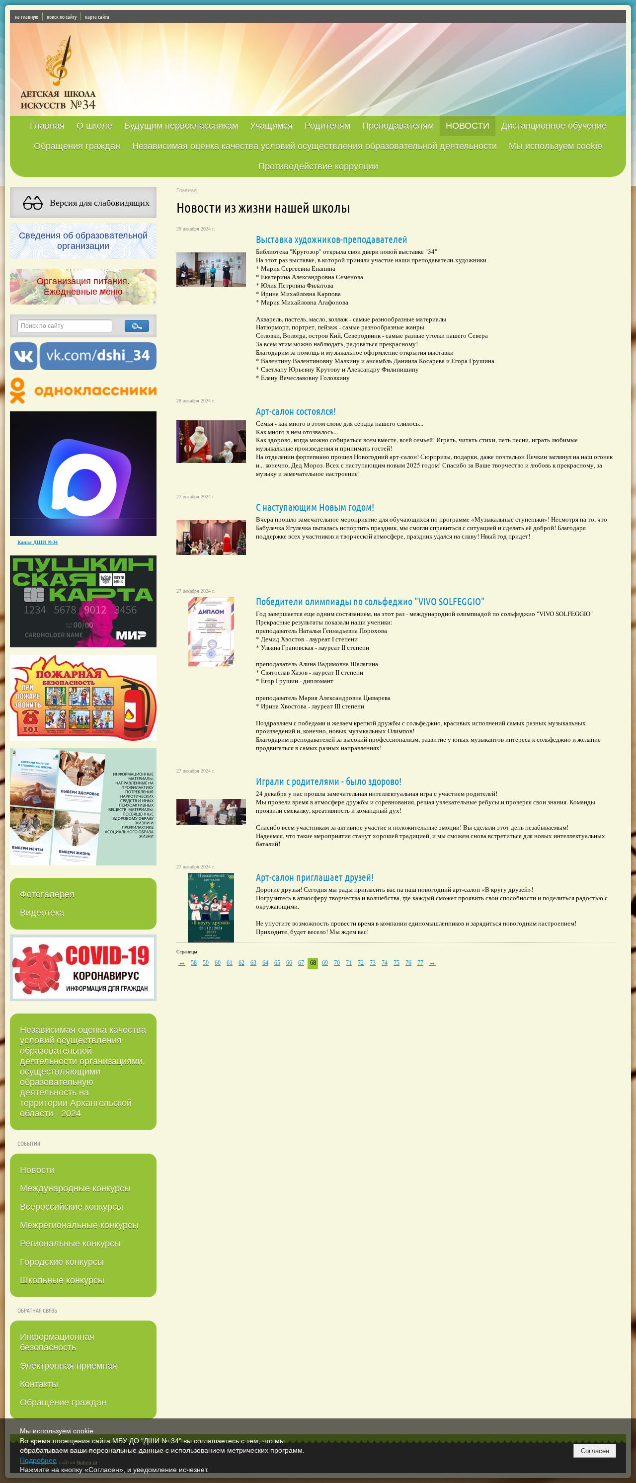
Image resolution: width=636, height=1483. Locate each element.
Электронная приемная (68, 1366)
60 (218, 962)
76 (408, 962)
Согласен (595, 1451)
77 (420, 962)
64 (265, 962)
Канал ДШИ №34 (37, 542)
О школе (94, 126)
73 (373, 962)
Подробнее (38, 1460)
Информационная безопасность (57, 1342)
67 (301, 962)
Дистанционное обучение (554, 126)
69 (325, 962)
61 (230, 962)
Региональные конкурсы (70, 1244)
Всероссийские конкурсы (71, 1207)
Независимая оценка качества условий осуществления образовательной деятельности (314, 146)
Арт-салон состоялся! (296, 411)
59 (206, 962)
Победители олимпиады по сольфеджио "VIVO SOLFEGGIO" (370, 601)
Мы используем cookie (555, 146)
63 (253, 962)
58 (194, 962)
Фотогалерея (47, 894)
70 (337, 962)
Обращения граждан (77, 146)
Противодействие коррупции (318, 166)
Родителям (327, 126)
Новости (37, 1170)
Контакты (39, 1384)
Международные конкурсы (75, 1188)
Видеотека (42, 913)
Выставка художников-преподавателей (331, 239)
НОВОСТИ (467, 126)
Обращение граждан (63, 1402)
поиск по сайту (62, 16)
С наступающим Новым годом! (315, 507)
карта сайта (97, 16)
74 (385, 962)
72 (361, 962)
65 (277, 962)
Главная (47, 126)
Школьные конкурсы (62, 1280)
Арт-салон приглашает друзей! (315, 877)
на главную (26, 16)
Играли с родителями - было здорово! (328, 781)
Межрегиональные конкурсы (79, 1225)
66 (289, 962)
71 (349, 962)
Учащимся (271, 126)
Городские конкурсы (62, 1262)
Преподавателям (398, 126)
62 (241, 962)
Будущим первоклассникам (181, 126)
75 (396, 962)
